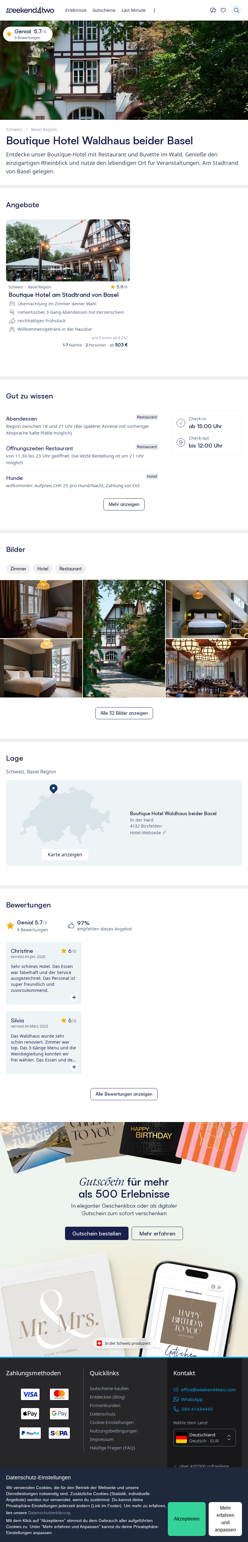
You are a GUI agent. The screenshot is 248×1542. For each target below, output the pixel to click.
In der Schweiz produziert (128, 1343)
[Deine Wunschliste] (223, 10)
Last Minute (133, 10)
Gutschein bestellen (96, 1233)
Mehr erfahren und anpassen (225, 1518)
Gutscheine (104, 10)
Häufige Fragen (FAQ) (112, 1448)
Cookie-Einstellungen (112, 1422)
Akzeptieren (187, 1518)
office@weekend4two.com (208, 1389)
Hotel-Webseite (145, 832)
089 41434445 (197, 1409)
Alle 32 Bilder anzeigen (124, 713)
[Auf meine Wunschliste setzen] (123, 226)
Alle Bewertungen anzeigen (124, 1094)
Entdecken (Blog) (107, 1397)
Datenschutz (103, 1414)
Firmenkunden (105, 1405)
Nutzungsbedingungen (114, 1431)
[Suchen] (236, 10)
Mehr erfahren (157, 1233)
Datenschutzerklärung (49, 1512)
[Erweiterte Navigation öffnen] (156, 10)
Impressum (102, 1439)
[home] (30, 10)
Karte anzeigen (65, 854)
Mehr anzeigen (124, 504)
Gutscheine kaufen (109, 1388)
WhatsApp (192, 1399)
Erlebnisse (75, 10)
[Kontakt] (213, 10)
